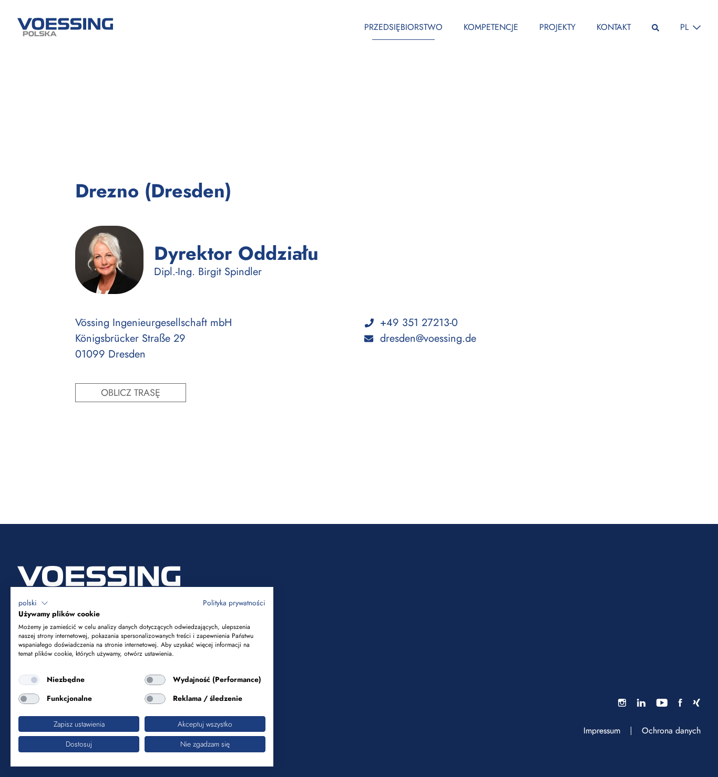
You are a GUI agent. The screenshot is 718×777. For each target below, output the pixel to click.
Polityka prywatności (234, 602)
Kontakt (614, 27)
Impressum (601, 731)
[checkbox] (28, 680)
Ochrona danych (671, 731)
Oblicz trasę (130, 393)
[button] (33, 603)
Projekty (557, 27)
